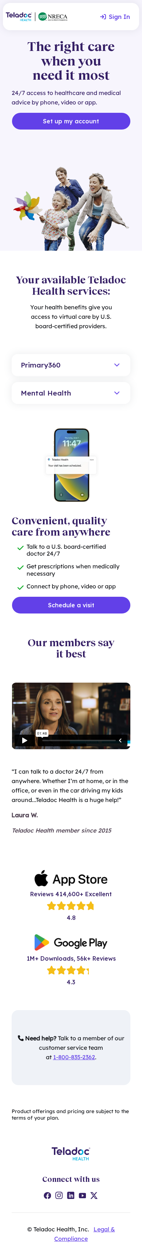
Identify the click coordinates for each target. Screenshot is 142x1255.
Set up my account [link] (71, 121)
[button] (71, 365)
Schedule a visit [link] (71, 605)
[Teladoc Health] (19, 16)
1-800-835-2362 (74, 1057)
